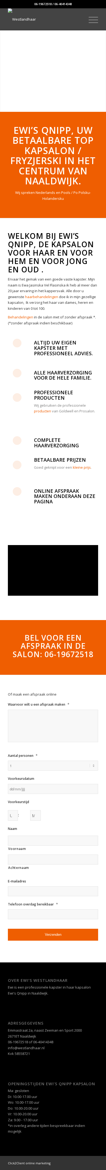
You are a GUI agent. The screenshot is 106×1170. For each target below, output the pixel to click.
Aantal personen (23, 755)
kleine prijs (82, 467)
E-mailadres (17, 881)
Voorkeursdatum (21, 779)
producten (42, 411)
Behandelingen (20, 317)
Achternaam (18, 867)
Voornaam (17, 848)
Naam (12, 829)
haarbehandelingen (42, 296)
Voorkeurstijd (18, 802)
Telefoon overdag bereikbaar (33, 904)
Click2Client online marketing (29, 1163)
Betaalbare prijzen (60, 460)
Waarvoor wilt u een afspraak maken (38, 704)
